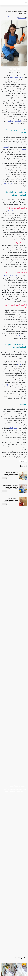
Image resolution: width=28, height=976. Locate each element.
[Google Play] (13, 802)
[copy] (18, 69)
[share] (17, 478)
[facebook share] (10, 69)
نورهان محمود (7, 17)
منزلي (25, 8)
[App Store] (13, 795)
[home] (15, 2)
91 (6, 504)
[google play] (3, 3)
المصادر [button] (23, 461)
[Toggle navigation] (25, 2)
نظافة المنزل (19, 8)
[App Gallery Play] (13, 809)
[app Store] (7, 3)
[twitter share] (14, 69)
